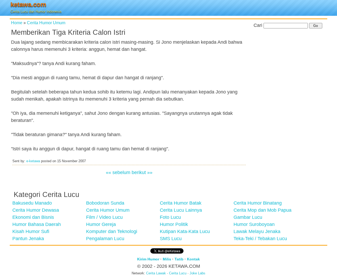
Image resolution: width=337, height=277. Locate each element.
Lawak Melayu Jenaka (257, 231)
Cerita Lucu (177, 273)
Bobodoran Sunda (105, 203)
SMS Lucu (171, 238)
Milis (167, 259)
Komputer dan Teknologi (111, 231)
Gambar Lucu (248, 217)
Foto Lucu (170, 217)
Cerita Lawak (156, 273)
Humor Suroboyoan (254, 224)
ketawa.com (28, 4)
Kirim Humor (148, 259)
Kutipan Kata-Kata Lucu (185, 231)
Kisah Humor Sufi (30, 231)
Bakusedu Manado (32, 203)
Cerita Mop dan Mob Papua (262, 210)
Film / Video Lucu (104, 217)
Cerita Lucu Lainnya (181, 210)
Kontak (193, 259)
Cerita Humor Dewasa (35, 210)
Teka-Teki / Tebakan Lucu (260, 238)
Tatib (179, 259)
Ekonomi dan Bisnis (33, 217)
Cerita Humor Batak (180, 203)
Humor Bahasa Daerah (36, 224)
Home (16, 22)
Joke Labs (197, 273)
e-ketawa (33, 161)
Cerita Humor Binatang (258, 203)
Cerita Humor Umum (46, 22)
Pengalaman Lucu (105, 238)
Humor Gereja (101, 224)
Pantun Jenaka (28, 238)
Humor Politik (174, 224)
